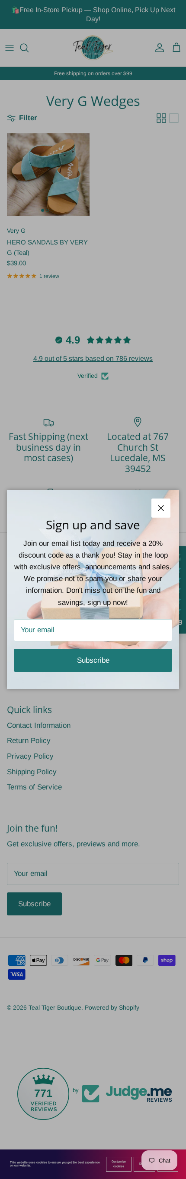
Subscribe (93, 660)
